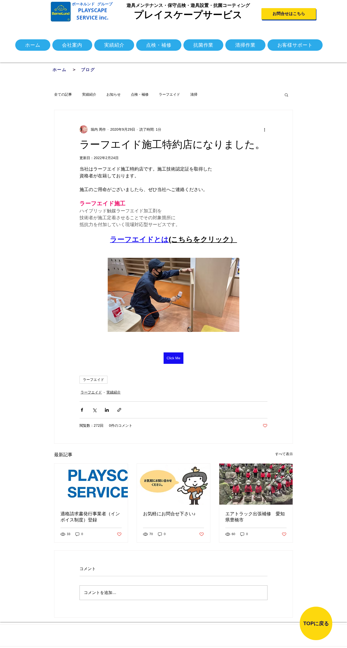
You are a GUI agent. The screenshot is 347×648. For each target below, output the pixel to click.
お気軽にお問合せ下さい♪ (169, 513)
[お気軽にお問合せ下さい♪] (173, 484)
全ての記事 (63, 94)
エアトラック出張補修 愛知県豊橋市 (255, 516)
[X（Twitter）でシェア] (94, 409)
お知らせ (113, 94)
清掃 (193, 94)
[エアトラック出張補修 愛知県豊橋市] (256, 484)
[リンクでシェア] (119, 409)
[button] (286, 95)
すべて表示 (284, 454)
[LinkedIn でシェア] (106, 409)
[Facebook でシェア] (82, 409)
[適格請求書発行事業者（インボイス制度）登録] (91, 484)
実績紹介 (89, 94)
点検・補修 (140, 94)
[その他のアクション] (264, 129)
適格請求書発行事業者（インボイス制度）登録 (90, 516)
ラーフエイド (169, 94)
